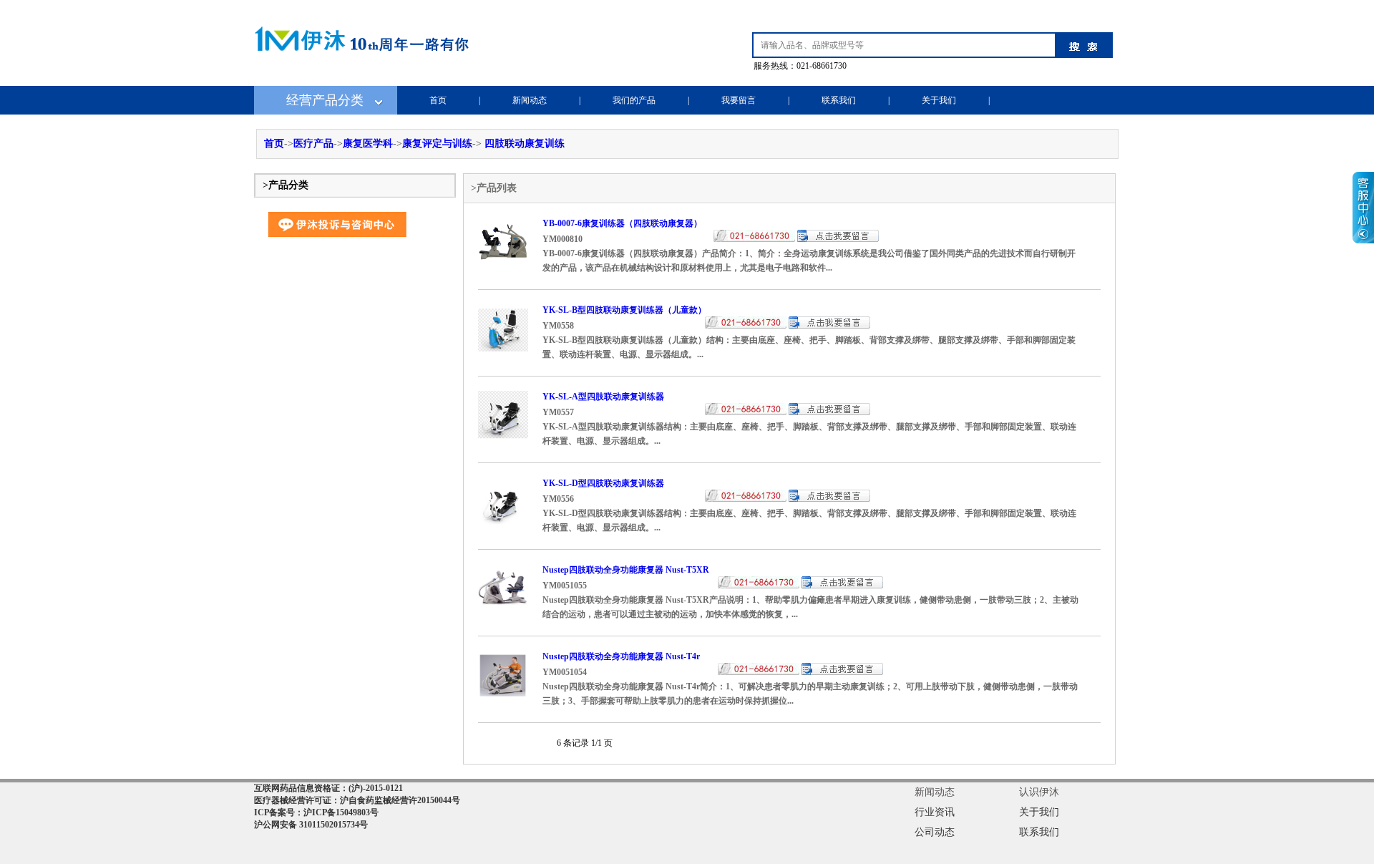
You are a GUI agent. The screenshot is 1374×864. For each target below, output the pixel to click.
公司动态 (935, 832)
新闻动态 (529, 100)
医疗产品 (313, 143)
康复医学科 (368, 143)
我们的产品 (634, 100)
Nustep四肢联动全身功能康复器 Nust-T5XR (625, 570)
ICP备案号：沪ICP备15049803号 (316, 812)
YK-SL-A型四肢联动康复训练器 (603, 397)
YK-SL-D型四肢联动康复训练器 (603, 483)
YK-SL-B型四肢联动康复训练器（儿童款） (624, 310)
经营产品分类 (325, 100)
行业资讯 (935, 812)
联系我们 (839, 100)
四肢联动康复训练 (524, 143)
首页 (438, 100)
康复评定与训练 (437, 143)
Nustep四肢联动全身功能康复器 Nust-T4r (621, 656)
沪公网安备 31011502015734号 (311, 825)
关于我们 (939, 100)
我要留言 (738, 100)
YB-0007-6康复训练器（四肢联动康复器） (622, 223)
